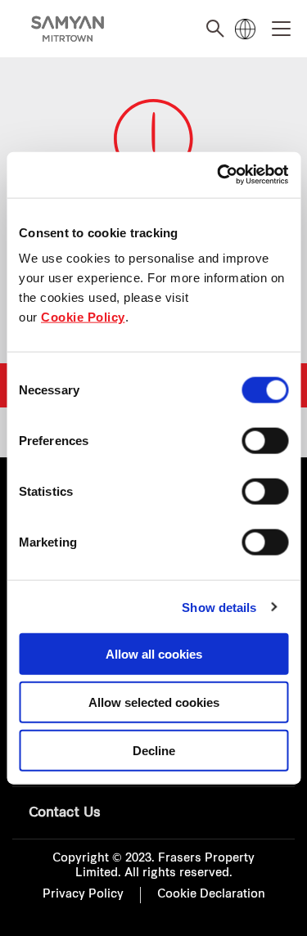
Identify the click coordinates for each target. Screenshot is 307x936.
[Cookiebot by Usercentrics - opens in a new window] (218, 175)
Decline (154, 750)
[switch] (265, 441)
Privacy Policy (83, 895)
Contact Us (65, 813)
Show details (219, 607)
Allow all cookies (154, 654)
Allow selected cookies (153, 702)
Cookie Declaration (211, 895)
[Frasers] (67, 29)
